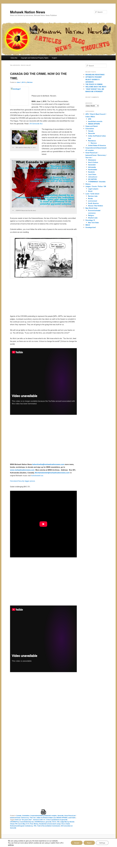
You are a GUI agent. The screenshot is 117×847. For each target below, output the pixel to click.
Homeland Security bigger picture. (22, 481)
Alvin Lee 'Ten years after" (23, 820)
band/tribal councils (95, 121)
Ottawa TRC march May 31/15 (19, 824)
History (87, 184)
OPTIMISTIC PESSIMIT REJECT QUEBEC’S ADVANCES (93, 79)
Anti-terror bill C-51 (39, 820)
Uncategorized (90, 227)
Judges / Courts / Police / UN (95, 186)
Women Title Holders (95, 206)
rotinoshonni (92, 177)
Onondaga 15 (90, 220)
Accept (76, 843)
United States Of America (97, 145)
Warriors (94, 143)
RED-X (87, 225)
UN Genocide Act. (36, 123)
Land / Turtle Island (92, 194)
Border (90, 198)
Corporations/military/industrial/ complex (43, 815)
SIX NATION (92, 179)
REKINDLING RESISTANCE (95, 74)
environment (92, 201)
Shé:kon (29, 82)
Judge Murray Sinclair (67, 822)
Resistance (92, 141)
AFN (89, 119)
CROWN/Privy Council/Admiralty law (22, 822)
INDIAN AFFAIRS (61, 818)
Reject (89, 843)
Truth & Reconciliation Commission (48, 826)
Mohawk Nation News (27, 11)
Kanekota (91, 172)
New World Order (91, 208)
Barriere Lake (92, 196)
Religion (91, 215)
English (54, 58)
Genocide (60, 815)
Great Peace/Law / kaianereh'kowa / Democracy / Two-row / (95, 154)
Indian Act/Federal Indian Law (46, 818)
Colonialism (26, 815)
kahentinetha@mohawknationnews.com (48, 464)
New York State (93, 222)
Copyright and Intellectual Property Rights (34, 58)
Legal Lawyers (93, 189)
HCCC (54, 822)
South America (93, 203)
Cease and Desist (91, 126)
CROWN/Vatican (39, 822)
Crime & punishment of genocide (56, 820)
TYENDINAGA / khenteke (96, 181)
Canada (18, 815)
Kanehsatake (92, 169)
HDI (58, 822)
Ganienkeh (92, 165)
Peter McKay (34, 824)
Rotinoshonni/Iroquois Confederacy (21, 826)
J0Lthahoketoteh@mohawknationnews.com (52, 472)
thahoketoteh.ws (37, 475)
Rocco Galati (65, 824)
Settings (102, 843)
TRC (35, 826)
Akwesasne (92, 160)
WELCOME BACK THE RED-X (95, 87)
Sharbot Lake (92, 218)
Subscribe (14, 58)
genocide (49, 822)
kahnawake (92, 167)
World (90, 191)
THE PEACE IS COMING (93, 84)
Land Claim (71, 818)
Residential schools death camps (50, 824)
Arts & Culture (93, 162)
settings (11, 845)
